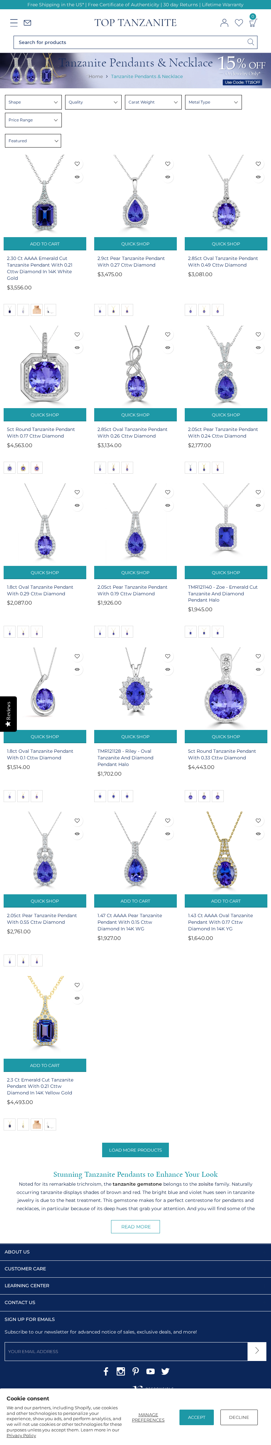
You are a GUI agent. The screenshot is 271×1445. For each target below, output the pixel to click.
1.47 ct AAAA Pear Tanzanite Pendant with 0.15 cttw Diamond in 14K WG (129, 922)
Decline (239, 1417)
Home (96, 76)
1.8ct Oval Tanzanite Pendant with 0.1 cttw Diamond (40, 754)
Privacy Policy (21, 1435)
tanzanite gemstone (137, 1184)
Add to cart (44, 243)
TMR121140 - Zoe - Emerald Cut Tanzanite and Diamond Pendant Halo (223, 593)
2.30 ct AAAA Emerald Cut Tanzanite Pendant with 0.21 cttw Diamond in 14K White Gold (39, 268)
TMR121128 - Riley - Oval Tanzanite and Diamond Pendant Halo (125, 757)
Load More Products (135, 1150)
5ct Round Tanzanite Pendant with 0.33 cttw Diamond (222, 754)
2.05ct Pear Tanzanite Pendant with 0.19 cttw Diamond (132, 590)
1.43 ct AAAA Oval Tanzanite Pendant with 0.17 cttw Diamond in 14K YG (220, 922)
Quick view (77, 177)
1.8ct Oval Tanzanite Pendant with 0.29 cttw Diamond (40, 590)
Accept (196, 1417)
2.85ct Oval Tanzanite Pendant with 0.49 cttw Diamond (223, 261)
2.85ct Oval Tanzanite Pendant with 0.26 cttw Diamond (132, 432)
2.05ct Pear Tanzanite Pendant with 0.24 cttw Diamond (223, 432)
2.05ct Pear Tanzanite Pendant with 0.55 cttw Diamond (42, 919)
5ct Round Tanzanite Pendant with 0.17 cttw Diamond (41, 432)
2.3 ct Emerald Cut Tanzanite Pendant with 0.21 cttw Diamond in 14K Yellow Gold (40, 1086)
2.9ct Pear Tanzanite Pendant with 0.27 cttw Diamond (131, 261)
